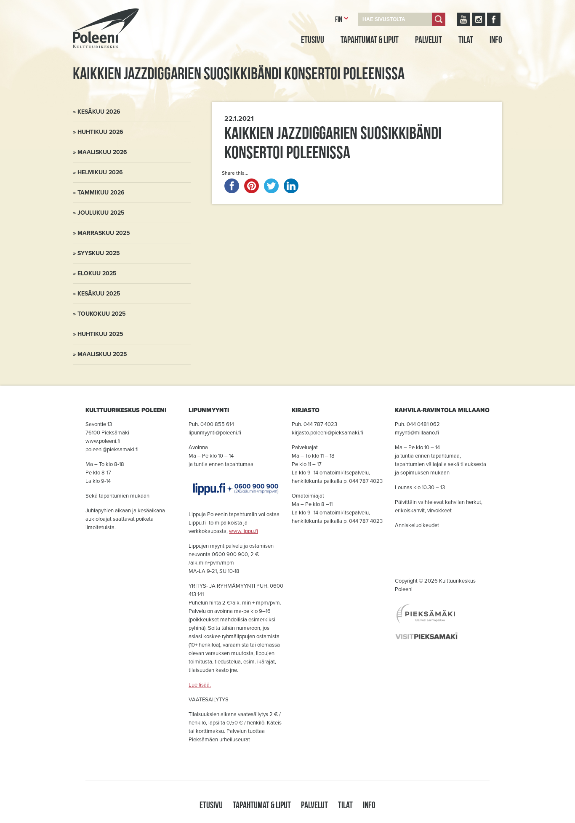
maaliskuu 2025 (102, 354)
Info (496, 40)
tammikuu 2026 (101, 192)
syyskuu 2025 (98, 253)
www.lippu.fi (243, 531)
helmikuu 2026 (100, 172)
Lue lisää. (200, 685)
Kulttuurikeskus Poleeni (95, 57)
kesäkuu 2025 (98, 293)
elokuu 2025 (97, 273)
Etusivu (312, 40)
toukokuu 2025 (101, 313)
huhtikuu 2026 (100, 132)
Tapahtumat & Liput (370, 40)
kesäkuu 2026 (98, 111)
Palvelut (428, 40)
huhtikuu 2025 (100, 334)
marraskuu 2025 (103, 233)
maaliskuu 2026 (102, 152)
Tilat (465, 40)
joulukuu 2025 (101, 212)
